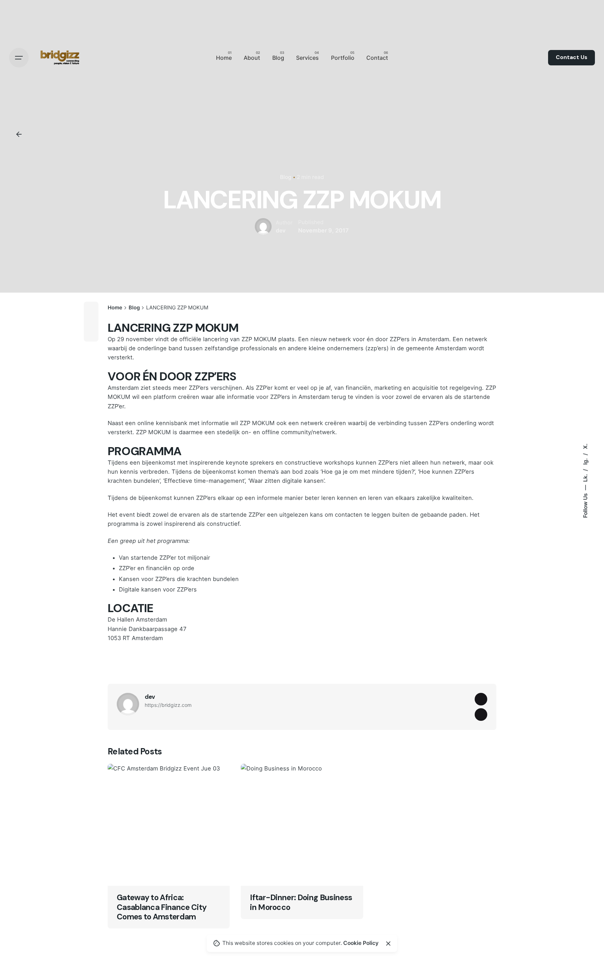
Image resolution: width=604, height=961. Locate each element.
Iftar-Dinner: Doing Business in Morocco (301, 902)
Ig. (585, 461)
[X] (91, 321)
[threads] (481, 699)
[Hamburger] (19, 57)
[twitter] (481, 714)
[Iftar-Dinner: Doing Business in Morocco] (302, 825)
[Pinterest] (91, 334)
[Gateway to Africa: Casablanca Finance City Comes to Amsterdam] (169, 825)
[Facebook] (91, 309)
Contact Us (571, 57)
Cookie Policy (361, 943)
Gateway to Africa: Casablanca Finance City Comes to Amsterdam (162, 906)
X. (585, 446)
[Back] (19, 134)
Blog (286, 177)
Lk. (585, 477)
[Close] (388, 944)
